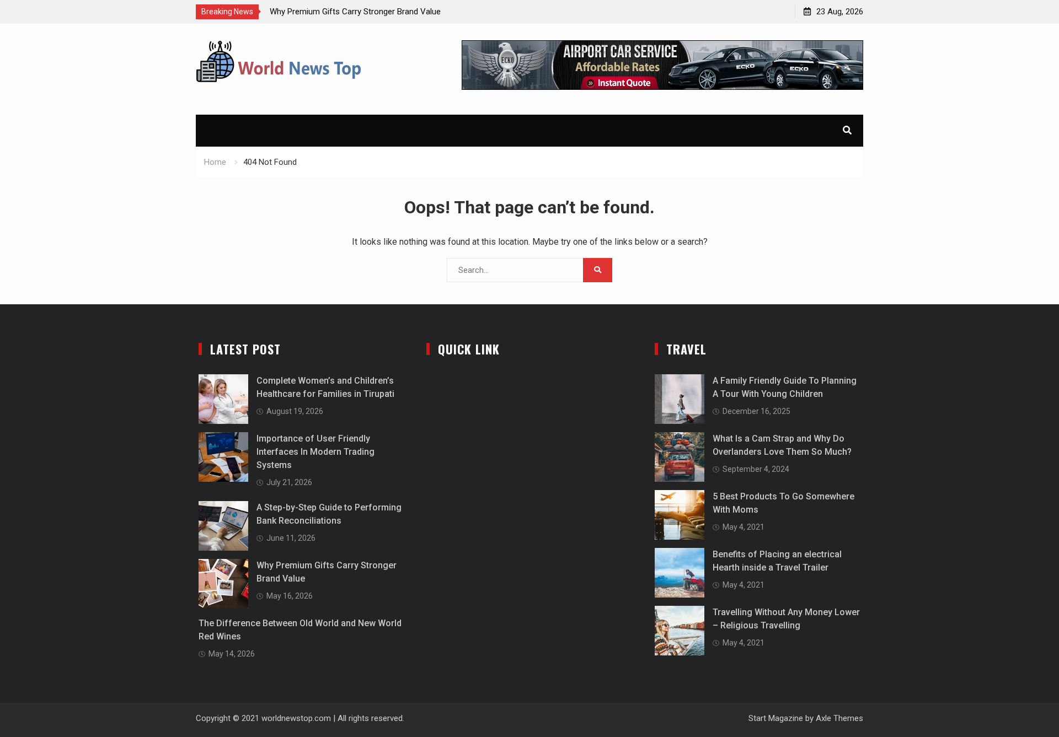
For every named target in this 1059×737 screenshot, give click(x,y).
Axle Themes (839, 718)
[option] (369, 11)
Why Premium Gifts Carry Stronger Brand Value (355, 12)
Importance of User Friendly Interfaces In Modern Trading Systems (315, 451)
